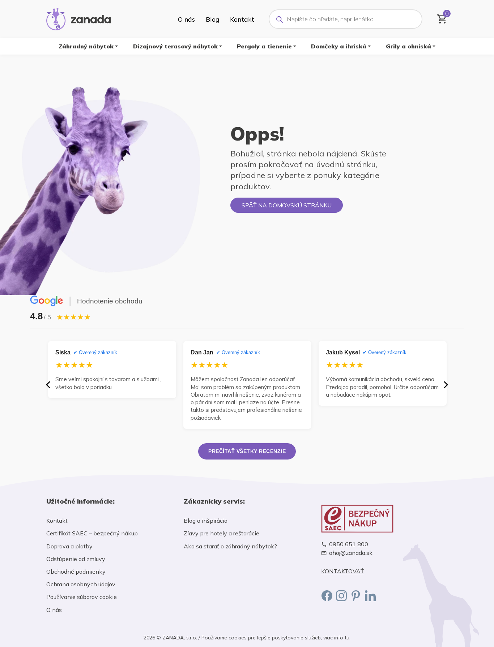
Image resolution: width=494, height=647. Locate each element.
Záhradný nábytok (86, 46)
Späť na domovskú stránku (287, 205)
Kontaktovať (342, 571)
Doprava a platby (69, 546)
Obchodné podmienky (76, 571)
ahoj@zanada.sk (350, 552)
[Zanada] (78, 18)
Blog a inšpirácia (205, 520)
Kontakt (242, 19)
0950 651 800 (348, 544)
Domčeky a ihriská (338, 46)
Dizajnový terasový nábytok (175, 46)
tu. (347, 637)
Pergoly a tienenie (264, 46)
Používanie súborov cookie (81, 596)
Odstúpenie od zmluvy (75, 558)
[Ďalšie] (446, 385)
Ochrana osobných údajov (80, 584)
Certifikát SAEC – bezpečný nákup (92, 533)
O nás (186, 19)
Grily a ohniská (408, 46)
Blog (212, 19)
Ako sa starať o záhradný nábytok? (230, 546)
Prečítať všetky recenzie (247, 451)
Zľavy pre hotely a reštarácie (221, 533)
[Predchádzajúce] (48, 385)
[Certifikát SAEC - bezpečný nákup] (384, 518)
